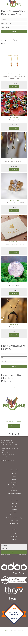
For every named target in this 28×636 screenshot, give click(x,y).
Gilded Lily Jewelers (14, 241)
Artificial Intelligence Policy (14, 518)
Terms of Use (14, 523)
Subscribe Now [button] (14, 426)
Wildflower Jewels (14, 158)
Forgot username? (22, 554)
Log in (14, 552)
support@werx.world (7, 460)
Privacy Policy (14, 520)
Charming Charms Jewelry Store (14, 74)
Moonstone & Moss (14, 283)
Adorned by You (14, 200)
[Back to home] (14, 3)
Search (14, 31)
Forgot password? (6, 554)
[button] (2, 3)
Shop (14, 530)
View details (14, 86)
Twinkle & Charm (14, 117)
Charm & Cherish (14, 324)
